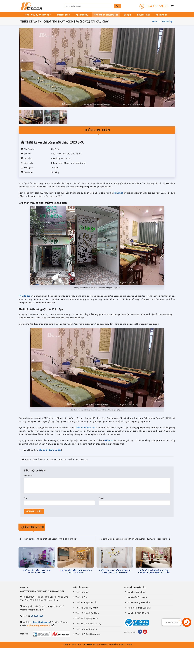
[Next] (172, 564)
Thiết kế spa (168, 21)
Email (101, 498)
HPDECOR (88, 644)
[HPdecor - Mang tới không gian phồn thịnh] (31, 6)
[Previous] (19, 564)
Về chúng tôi (161, 14)
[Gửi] (117, 6)
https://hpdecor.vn (41, 622)
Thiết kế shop (63, 14)
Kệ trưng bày (82, 14)
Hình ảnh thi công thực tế (106, 14)
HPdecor (156, 21)
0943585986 (37, 615)
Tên (25, 498)
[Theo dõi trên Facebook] (140, 632)
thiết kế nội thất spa (85, 427)
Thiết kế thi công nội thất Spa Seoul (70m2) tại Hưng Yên (50, 538)
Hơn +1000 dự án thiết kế (37, 14)
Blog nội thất (143, 14)
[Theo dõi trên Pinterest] (145, 632)
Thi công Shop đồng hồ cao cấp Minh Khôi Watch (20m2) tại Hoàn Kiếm (133, 538)
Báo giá (127, 14)
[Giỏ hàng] (172, 6)
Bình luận (28, 475)
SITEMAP (128, 644)
